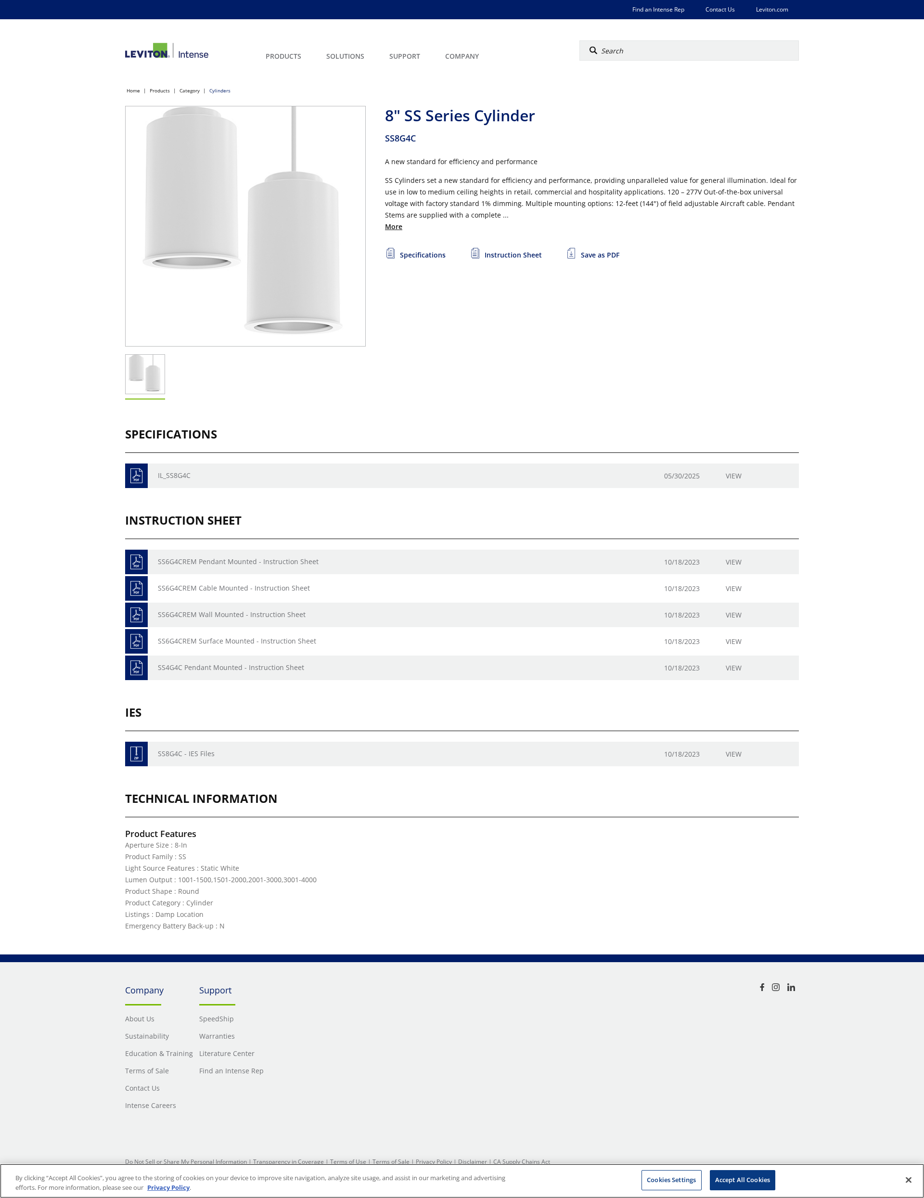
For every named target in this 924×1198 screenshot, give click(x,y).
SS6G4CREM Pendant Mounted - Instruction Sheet (238, 561)
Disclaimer (472, 1162)
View (734, 475)
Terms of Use (348, 1162)
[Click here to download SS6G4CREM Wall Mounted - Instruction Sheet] (136, 615)
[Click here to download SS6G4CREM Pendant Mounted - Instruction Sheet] (136, 562)
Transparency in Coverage (288, 1162)
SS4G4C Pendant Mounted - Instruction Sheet (231, 667)
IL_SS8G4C (174, 475)
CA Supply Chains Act (521, 1162)
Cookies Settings (671, 1179)
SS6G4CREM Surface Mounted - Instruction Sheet (237, 640)
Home (133, 90)
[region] (462, 1181)
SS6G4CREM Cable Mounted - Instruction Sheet (234, 588)
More (393, 226)
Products (160, 90)
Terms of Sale (391, 1162)
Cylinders (220, 90)
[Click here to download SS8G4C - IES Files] (136, 754)
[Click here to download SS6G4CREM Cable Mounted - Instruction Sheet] (136, 588)
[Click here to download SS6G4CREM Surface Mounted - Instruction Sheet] (136, 641)
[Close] (908, 1179)
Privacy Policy (434, 1162)
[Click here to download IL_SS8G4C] (136, 476)
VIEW (734, 754)
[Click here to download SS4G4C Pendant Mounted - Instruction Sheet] (136, 668)
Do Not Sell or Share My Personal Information (186, 1162)
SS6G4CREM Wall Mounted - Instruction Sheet (232, 614)
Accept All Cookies (742, 1179)
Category (190, 90)
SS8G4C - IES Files (186, 753)
